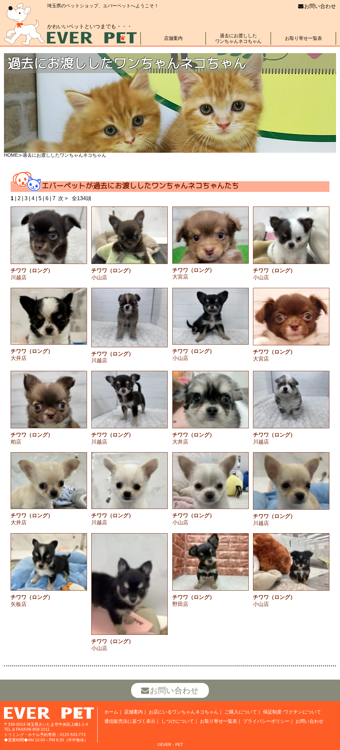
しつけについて (177, 721)
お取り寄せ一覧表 (303, 38)
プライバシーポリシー (266, 721)
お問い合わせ (320, 6)
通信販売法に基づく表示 (129, 721)
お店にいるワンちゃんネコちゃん (183, 711)
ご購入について (240, 711)
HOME (11, 155)
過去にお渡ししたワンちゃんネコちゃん (238, 38)
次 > (63, 198)
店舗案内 (173, 38)
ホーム (111, 711)
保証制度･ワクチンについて (292, 711)
